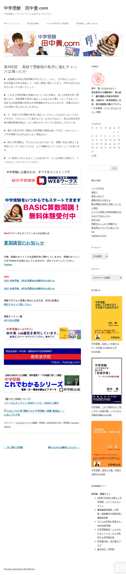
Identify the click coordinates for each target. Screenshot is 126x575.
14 (110, 139)
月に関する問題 (13, 447)
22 (114, 143)
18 (97, 143)
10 (92, 139)
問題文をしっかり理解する (104, 223)
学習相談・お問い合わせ (87, 23)
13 (106, 139)
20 (106, 143)
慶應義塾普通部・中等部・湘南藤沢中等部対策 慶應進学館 (110, 513)
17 (92, 143)
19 (101, 143)
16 (119, 139)
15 (114, 139)
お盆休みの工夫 (98, 235)
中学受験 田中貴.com (26, 8)
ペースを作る (97, 188)
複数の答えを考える (101, 200)
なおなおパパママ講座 (26, 422)
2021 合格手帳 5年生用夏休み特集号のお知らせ (29, 280)
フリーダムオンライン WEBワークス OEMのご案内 (31, 402)
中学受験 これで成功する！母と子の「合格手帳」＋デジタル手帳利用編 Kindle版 (106, 411)
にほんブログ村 (12, 414)
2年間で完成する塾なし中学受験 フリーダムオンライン (109, 501)
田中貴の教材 (33, 23)
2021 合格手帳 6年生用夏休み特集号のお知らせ (29, 288)
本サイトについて (12, 23)
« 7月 (93, 155)
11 (97, 139)
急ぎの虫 (95, 219)
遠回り (94, 192)
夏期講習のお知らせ (24, 243)
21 (110, 143)
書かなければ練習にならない (64, 447)
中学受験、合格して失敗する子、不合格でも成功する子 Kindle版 (105, 347)
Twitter (8, 264)
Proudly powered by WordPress (19, 569)
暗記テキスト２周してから (18, 304)
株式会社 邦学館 (105, 549)
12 (101, 139)
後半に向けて (97, 196)
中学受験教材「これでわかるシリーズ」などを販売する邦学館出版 (109, 533)
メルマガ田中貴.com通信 (57, 23)
